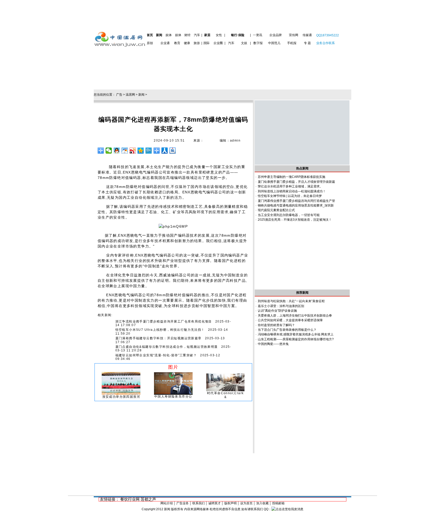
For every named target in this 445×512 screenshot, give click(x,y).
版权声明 (230, 503)
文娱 (244, 43)
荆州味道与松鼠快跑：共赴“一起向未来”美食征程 (291, 301)
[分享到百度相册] (125, 150)
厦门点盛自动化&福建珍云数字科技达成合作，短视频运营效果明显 (166, 347)
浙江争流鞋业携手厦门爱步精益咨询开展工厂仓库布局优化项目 (163, 321)
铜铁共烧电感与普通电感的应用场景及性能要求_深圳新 (296, 205)
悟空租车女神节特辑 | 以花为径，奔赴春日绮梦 (290, 196)
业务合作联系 (325, 43)
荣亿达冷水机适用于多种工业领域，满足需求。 (290, 186)
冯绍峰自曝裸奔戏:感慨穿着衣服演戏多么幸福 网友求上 (295, 334)
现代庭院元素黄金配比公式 (276, 210)
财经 (187, 35)
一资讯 (257, 35)
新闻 (159, 35)
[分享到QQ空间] (141, 150)
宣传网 (293, 35)
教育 (177, 43)
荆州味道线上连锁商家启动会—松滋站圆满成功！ (292, 191)
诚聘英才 (214, 503)
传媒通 (307, 35)
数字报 (258, 43)
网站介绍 (166, 503)
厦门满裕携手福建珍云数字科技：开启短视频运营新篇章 (158, 338)
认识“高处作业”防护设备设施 (277, 310)
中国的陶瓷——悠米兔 (273, 344)
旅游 (197, 43)
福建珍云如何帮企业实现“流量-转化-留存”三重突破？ (156, 355)
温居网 (130, 94)
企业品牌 (275, 35)
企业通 (165, 43)
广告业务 (182, 503)
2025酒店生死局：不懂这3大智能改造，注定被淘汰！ (295, 219)
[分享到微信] (109, 150)
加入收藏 (262, 503)
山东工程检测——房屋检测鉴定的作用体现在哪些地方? (296, 339)
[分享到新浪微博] (133, 150)
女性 (219, 35)
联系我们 (198, 503)
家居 (207, 35)
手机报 (291, 43)
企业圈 (218, 43)
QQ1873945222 (327, 35)
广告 (119, 94)
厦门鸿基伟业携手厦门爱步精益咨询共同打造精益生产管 (296, 201)
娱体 (169, 35)
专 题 (307, 43)
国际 (206, 43)
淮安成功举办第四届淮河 (121, 397)
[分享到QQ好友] (117, 150)
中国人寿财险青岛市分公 (173, 396)
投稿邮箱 (278, 503)
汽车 (197, 35)
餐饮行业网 (130, 499)
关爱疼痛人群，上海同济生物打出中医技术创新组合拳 (295, 315)
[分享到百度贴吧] (172, 150)
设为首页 (246, 503)
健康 (187, 43)
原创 (150, 43)
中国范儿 (274, 43)
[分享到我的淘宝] (156, 150)
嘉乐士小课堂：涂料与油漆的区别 (281, 306)
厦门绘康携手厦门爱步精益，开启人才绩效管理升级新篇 (296, 182)
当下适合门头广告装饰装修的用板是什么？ (287, 330)
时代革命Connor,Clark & (225, 395)
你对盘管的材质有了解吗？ (276, 325)
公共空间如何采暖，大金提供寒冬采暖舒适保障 (290, 320)
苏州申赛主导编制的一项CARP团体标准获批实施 (291, 177)
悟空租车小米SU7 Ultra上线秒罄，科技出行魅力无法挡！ (160, 330)
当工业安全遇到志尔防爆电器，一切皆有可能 (289, 215)
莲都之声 (148, 499)
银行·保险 (237, 35)
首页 (150, 35)
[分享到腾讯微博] (149, 150)
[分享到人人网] (164, 150)
